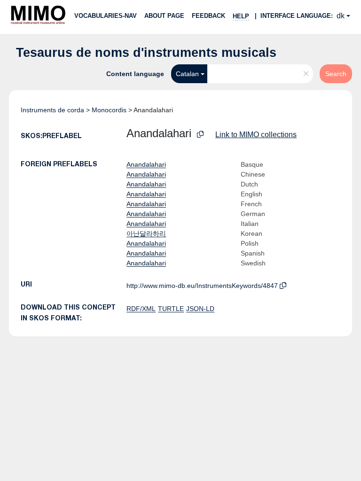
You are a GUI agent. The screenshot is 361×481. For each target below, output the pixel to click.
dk (341, 16)
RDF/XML (141, 308)
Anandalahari (146, 164)
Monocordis (109, 110)
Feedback (208, 15)
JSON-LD (200, 308)
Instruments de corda (52, 110)
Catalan (187, 74)
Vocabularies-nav (105, 15)
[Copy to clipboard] (200, 135)
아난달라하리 (146, 233)
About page (164, 15)
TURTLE (171, 308)
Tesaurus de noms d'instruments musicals (146, 53)
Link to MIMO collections (256, 135)
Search (335, 74)
